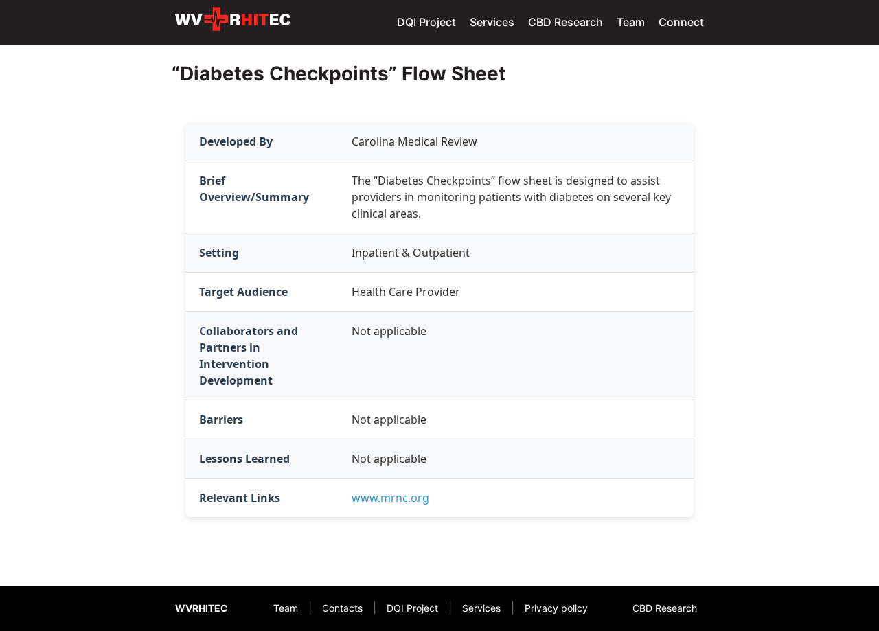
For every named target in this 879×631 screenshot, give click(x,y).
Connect (681, 22)
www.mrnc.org (390, 497)
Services (492, 22)
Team (631, 22)
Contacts (342, 608)
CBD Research (565, 22)
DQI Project (426, 22)
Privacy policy (556, 608)
